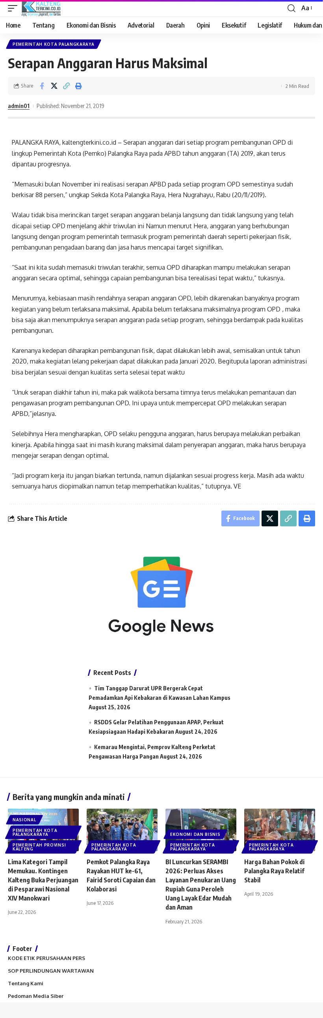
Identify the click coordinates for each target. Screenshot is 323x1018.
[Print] (78, 86)
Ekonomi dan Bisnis (195, 834)
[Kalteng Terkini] (41, 8)
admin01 (19, 105)
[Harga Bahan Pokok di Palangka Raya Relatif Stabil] (279, 830)
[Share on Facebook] (41, 86)
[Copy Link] (66, 86)
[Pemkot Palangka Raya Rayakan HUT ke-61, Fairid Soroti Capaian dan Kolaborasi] (122, 830)
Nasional (24, 819)
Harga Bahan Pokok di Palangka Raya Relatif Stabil (274, 871)
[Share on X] (53, 86)
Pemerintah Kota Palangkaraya (54, 44)
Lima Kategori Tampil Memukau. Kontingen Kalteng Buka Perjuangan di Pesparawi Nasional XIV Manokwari (43, 880)
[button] (14, 8)
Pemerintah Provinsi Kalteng (39, 847)
